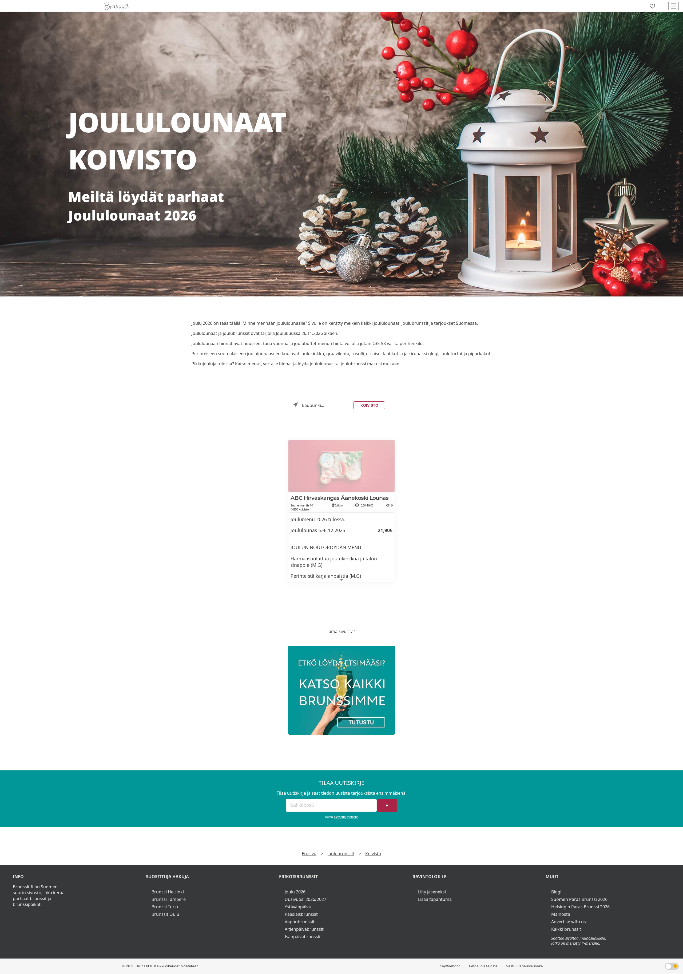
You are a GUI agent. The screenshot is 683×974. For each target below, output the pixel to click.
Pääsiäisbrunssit (301, 914)
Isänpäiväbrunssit (303, 937)
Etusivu (309, 854)
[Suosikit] (652, 6)
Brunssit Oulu (165, 914)
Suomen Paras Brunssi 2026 (579, 899)
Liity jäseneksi (432, 892)
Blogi (556, 892)
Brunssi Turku (166, 907)
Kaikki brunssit (566, 929)
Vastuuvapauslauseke (524, 966)
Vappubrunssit (300, 922)
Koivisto (369, 405)
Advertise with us (568, 922)
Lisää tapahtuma (435, 899)
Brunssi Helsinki (168, 892)
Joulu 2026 (295, 892)
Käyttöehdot (449, 966)
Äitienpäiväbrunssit (304, 929)
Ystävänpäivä (298, 907)
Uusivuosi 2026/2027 (305, 899)
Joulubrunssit (340, 854)
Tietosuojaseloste (346, 817)
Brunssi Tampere (169, 899)
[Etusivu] (117, 6)
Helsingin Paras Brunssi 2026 (580, 907)
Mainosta (560, 914)
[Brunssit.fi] (341, 690)
